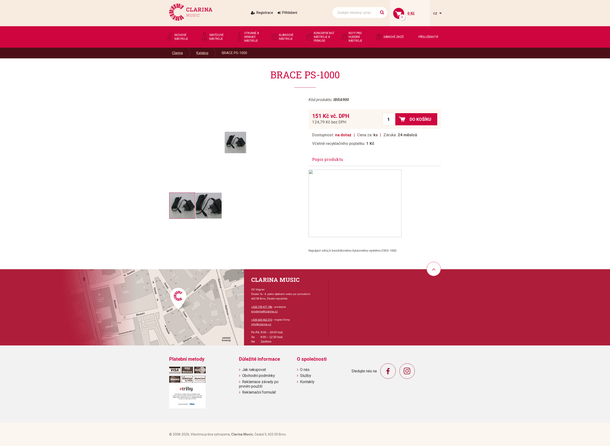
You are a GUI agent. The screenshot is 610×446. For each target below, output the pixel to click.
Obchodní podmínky (258, 375)
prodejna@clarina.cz (264, 311)
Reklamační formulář (259, 392)
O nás (305, 369)
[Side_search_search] (381, 12)
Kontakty (307, 382)
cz (435, 13)
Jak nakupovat (254, 369)
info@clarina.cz (261, 324)
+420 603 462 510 (261, 319)
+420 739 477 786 (261, 307)
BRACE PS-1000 (234, 53)
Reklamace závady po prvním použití (259, 384)
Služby (305, 375)
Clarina (177, 53)
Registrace (264, 12)
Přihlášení (289, 12)
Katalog (202, 53)
